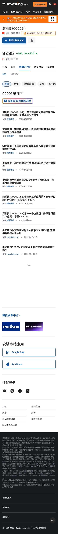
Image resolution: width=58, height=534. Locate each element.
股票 (5, 11)
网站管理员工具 (9, 425)
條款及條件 (6, 498)
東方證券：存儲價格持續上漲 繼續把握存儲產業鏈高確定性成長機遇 (28, 131)
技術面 (50, 66)
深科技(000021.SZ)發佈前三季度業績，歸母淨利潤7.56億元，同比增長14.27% (28, 198)
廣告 (33, 412)
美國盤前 (48, 11)
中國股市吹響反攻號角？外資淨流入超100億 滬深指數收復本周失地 (28, 232)
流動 (4, 412)
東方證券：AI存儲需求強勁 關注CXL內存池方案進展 (28, 164)
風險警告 (6, 517)
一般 (4, 66)
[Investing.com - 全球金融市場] (17, 4)
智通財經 (10, 119)
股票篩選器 (17, 11)
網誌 (4, 406)
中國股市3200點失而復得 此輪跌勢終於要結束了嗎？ (28, 249)
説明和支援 (36, 418)
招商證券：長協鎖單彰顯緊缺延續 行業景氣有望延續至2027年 (28, 148)
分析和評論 (14, 74)
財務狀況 (38, 66)
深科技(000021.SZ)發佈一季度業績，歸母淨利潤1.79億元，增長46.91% (28, 215)
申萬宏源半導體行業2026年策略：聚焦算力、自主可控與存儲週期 (28, 181)
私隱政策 (6, 507)
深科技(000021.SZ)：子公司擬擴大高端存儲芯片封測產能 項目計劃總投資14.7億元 (28, 114)
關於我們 (35, 406)
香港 (28, 11)
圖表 (13, 66)
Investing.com (13, 237)
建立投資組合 (8, 418)
